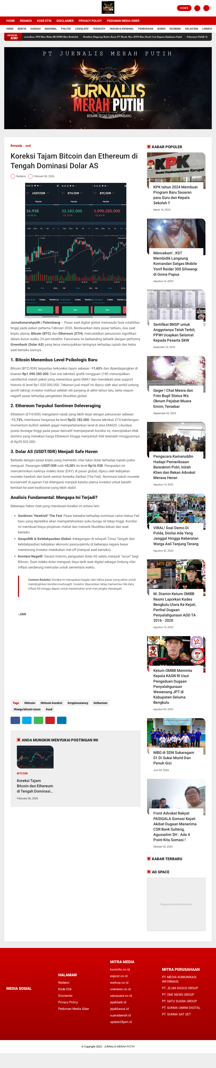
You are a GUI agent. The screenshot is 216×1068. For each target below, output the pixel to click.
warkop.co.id (119, 982)
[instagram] (17, 8)
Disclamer (65, 996)
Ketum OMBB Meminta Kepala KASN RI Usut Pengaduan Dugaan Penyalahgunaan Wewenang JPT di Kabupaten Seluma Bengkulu (172, 686)
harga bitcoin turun (27, 709)
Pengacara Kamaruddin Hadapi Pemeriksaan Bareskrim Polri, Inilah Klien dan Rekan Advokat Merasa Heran (174, 467)
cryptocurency (78, 703)
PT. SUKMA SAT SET (176, 1014)
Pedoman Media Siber (123, 20)
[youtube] (22, 8)
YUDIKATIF (99, 28)
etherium (101, 703)
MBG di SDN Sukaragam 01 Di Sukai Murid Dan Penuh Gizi (173, 757)
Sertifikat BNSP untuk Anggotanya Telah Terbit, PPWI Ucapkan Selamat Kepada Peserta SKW (174, 332)
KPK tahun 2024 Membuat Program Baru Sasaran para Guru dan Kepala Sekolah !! (175, 195)
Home (184, 8)
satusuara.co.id (121, 996)
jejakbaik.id (118, 1002)
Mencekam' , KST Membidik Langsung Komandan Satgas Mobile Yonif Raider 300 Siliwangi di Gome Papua (175, 264)
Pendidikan (145, 28)
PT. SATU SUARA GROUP (179, 1001)
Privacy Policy (90, 20)
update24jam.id (121, 1022)
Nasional (51, 28)
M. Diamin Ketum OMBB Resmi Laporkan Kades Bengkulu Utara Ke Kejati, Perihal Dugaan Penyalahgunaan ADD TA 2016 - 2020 (174, 607)
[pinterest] (50, 720)
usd (28, 146)
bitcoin (30, 703)
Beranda (16, 146)
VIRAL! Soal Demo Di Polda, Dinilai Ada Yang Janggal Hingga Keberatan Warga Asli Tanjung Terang (175, 536)
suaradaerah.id (120, 1015)
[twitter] (11, 8)
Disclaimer (65, 20)
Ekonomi (175, 28)
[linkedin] (61, 720)
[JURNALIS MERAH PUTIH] (108, 13)
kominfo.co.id (120, 969)
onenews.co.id (120, 989)
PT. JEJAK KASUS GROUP (180, 988)
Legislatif (82, 28)
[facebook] (5, 8)
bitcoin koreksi (52, 703)
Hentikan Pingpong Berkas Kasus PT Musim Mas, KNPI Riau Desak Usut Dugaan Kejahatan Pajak (113, 37)
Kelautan (191, 28)
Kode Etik (44, 20)
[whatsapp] (38, 720)
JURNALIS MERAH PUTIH (119, 1046)
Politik (66, 28)
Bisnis (161, 28)
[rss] (47, 996)
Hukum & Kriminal (122, 28)
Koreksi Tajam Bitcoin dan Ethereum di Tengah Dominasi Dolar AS (35, 786)
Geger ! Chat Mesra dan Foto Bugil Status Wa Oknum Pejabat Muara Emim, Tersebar (173, 398)
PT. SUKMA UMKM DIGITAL (181, 1008)
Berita (22, 28)
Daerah (35, 28)
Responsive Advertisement (176, 904)
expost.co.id (118, 976)
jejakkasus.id (119, 1009)
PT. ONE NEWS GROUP (178, 995)
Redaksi (26, 20)
